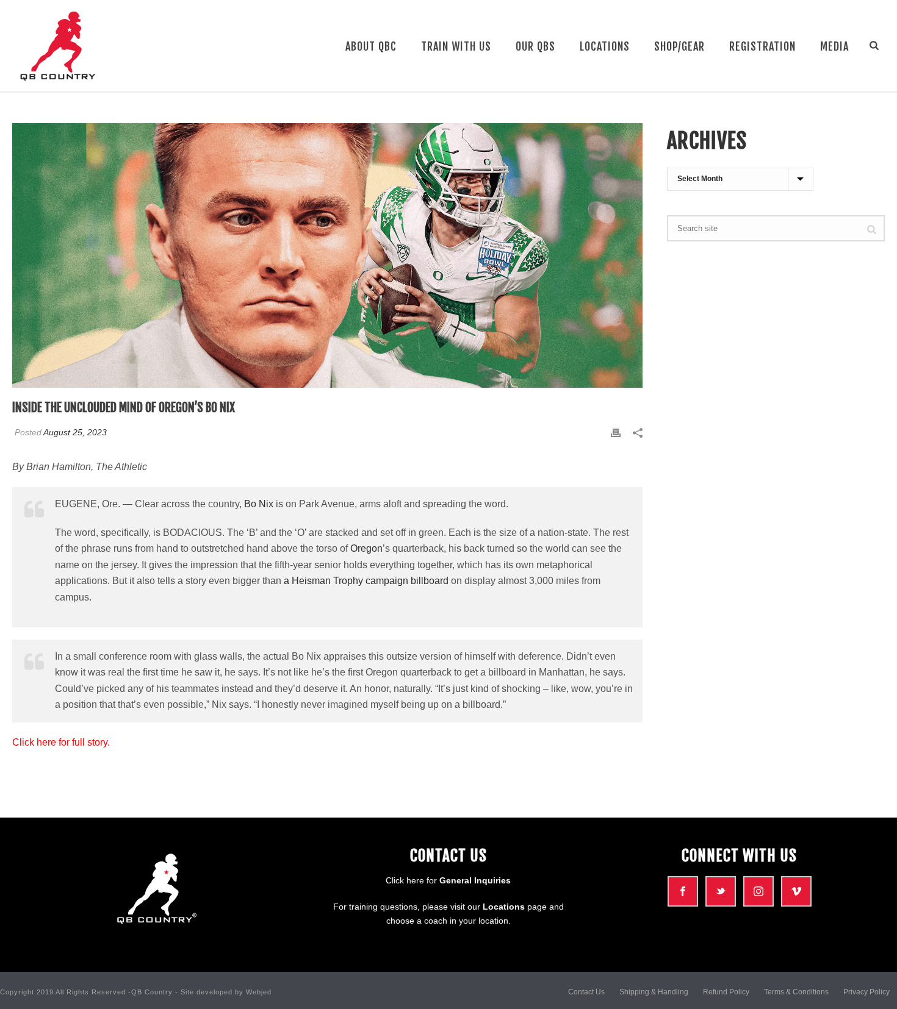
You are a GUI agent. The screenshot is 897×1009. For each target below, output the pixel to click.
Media (834, 46)
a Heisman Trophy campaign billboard (366, 581)
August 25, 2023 (75, 432)
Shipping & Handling (653, 992)
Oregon (366, 548)
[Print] (616, 432)
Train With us (456, 46)
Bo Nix (258, 504)
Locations (605, 46)
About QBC (371, 46)
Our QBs (535, 46)
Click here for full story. (62, 742)
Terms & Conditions (796, 992)
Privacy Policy (866, 992)
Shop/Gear (679, 46)
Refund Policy (726, 992)
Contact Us (586, 992)
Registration (762, 46)
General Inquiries (475, 880)
